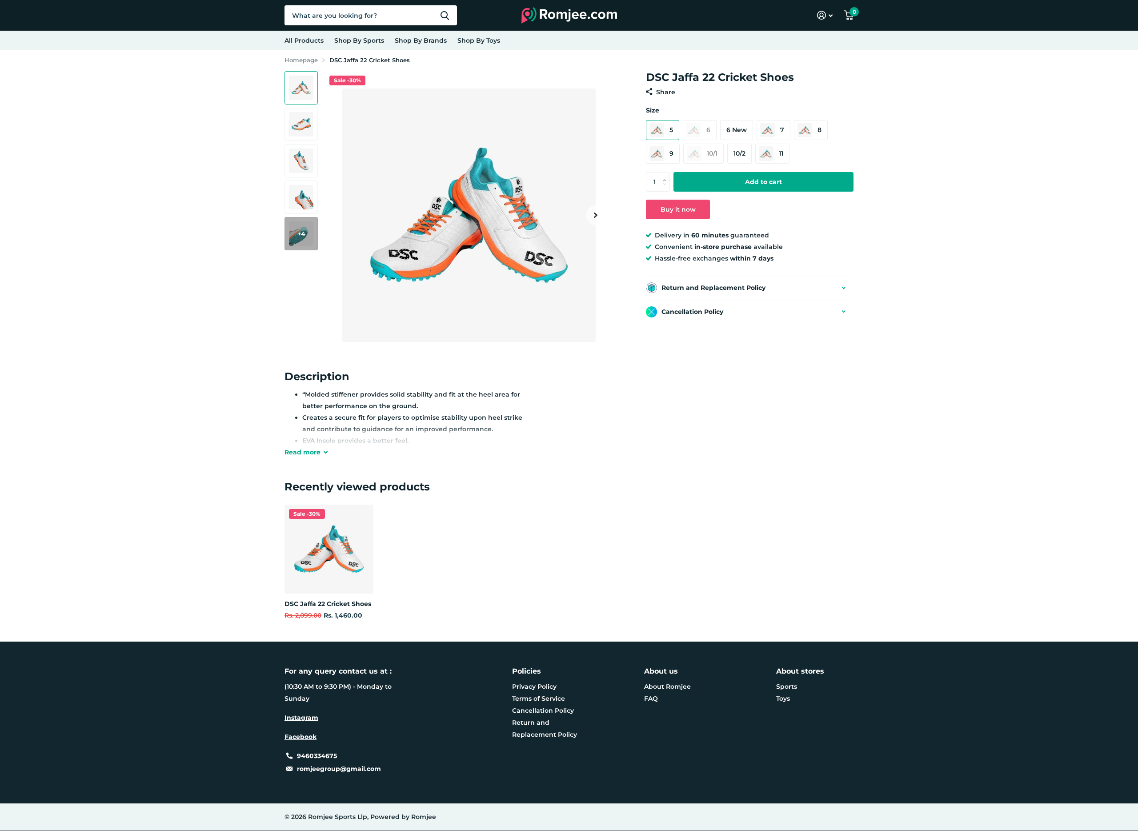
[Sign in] (825, 15)
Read (302, 452)
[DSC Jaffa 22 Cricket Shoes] (328, 549)
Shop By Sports (359, 40)
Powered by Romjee (403, 817)
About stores (800, 671)
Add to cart (763, 182)
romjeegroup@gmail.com (339, 769)
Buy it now (678, 209)
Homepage (301, 60)
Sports (786, 686)
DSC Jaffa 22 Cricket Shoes (327, 604)
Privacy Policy (534, 686)
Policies (526, 671)
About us (661, 671)
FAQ (651, 699)
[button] (595, 215)
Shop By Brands (421, 40)
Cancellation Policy (543, 711)
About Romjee (667, 686)
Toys (783, 699)
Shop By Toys (478, 40)
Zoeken (445, 15)
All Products (304, 40)
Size (652, 110)
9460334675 (317, 756)
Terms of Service (538, 699)
